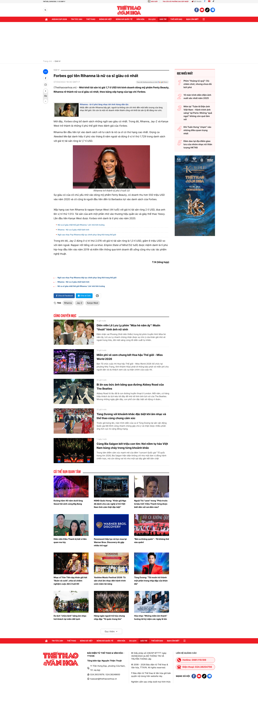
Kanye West (92, 303)
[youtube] (202, 10)
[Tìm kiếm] (45, 10)
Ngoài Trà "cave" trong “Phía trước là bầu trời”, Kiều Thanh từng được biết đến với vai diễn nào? (151, 503)
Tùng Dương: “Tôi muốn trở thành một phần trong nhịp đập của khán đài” (151, 580)
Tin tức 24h (76, 19)
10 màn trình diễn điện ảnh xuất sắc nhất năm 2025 (197, 96)
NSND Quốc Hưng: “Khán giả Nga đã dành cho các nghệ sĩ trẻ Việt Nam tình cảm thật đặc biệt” (110, 503)
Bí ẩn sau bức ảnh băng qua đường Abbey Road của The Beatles (130, 386)
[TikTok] (214, 1)
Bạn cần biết (192, 19)
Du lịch (151, 19)
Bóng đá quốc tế (124, 19)
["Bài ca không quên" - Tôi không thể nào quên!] (151, 525)
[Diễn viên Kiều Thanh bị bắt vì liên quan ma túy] (71, 525)
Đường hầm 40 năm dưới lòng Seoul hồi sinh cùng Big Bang (68, 502)
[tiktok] (207, 10)
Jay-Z (79, 303)
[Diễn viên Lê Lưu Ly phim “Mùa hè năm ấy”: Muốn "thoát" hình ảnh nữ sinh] (74, 332)
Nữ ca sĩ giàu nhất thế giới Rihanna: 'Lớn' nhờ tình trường (81, 225)
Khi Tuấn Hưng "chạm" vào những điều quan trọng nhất (197, 130)
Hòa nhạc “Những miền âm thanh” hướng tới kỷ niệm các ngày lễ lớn (150, 617)
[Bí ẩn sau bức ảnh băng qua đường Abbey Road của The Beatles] (74, 391)
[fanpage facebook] (196, 10)
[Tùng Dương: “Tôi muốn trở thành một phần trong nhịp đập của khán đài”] (151, 563)
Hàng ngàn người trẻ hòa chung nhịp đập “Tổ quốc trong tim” (109, 617)
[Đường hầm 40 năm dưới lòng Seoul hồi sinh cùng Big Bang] (71, 486)
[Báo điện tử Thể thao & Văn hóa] (129, 10)
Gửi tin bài (197, 1)
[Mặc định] (45, 96)
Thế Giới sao (176, 19)
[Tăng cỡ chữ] (46, 91)
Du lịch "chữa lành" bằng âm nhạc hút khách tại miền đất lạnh (70, 617)
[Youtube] (209, 1)
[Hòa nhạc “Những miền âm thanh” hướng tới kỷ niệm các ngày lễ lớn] (151, 602)
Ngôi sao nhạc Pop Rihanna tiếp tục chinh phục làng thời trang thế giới (87, 235)
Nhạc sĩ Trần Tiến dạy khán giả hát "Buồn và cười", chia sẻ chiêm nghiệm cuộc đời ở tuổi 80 (70, 580)
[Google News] (152, 83)
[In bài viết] (45, 84)
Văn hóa (140, 19)
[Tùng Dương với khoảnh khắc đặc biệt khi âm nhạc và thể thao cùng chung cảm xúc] (74, 421)
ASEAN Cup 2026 (59, 19)
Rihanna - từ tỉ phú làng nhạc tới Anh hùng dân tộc (104, 104)
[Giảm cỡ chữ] (46, 101)
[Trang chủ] (46, 19)
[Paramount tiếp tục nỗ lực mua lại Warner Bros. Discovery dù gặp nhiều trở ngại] (111, 525)
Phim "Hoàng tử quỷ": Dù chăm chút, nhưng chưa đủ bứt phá (198, 84)
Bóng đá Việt (105, 19)
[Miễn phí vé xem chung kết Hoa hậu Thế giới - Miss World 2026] (74, 361)
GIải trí (163, 19)
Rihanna (68, 303)
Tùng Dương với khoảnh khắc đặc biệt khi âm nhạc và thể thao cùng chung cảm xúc (131, 416)
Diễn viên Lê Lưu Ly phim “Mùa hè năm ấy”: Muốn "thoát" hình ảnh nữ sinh (128, 327)
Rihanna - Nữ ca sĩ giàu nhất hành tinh (73, 230)
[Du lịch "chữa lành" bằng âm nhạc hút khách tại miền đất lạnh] (71, 602)
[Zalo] (212, 10)
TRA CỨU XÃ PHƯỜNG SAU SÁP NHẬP (176, 1)
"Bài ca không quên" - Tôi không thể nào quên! (151, 541)
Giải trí (57, 61)
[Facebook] (204, 1)
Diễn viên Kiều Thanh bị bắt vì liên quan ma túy (70, 541)
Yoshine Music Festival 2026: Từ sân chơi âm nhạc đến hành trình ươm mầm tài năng (110, 580)
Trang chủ (47, 61)
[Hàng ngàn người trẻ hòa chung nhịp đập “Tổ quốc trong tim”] (111, 602)
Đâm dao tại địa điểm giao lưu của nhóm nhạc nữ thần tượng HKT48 (198, 144)
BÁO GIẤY (154, 1)
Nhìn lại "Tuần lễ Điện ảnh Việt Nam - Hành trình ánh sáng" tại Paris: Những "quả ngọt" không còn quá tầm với (198, 113)
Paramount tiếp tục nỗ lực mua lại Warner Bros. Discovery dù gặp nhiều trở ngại (110, 542)
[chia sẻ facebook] (45, 78)
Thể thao (90, 19)
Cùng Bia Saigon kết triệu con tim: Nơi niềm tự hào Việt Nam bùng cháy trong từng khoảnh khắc (132, 445)
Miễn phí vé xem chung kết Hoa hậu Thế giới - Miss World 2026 (130, 357)
